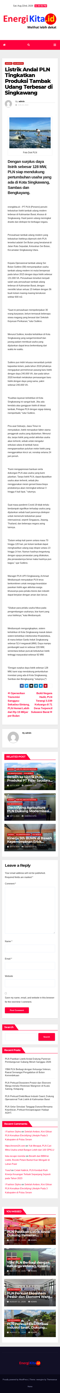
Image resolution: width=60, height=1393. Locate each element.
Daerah (9, 63)
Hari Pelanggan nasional (26, 769)
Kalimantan (18, 63)
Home (30, 1386)
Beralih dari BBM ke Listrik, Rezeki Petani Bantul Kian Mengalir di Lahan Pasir (27, 1160)
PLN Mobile (28, 773)
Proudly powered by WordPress (16, 1380)
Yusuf (8, 1170)
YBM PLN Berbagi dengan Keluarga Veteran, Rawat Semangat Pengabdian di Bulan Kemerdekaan (28, 1072)
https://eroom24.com (15, 1146)
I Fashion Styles (13, 1131)
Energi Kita (30, 785)
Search (9, 1027)
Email (8, 959)
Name (8, 941)
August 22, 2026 (18, 1240)
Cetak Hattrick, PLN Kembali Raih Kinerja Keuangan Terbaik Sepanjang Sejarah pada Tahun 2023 (28, 1174)
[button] (28, 45)
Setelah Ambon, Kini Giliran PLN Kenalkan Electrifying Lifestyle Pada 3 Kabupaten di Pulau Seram (28, 1135)
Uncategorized (14, 1228)
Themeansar (52, 1380)
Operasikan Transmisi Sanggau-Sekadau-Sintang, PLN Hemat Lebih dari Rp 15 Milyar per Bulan (19, 704)
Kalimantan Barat (15, 773)
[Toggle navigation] (55, 45)
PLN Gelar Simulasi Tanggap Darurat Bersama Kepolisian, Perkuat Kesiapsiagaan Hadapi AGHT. (28, 1110)
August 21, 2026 (18, 1302)
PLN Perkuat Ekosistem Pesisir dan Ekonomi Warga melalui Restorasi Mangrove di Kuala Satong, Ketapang (28, 1086)
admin (22, 101)
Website (9, 976)
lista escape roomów (15, 1156)
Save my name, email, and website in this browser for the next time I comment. (29, 999)
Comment (10, 883)
